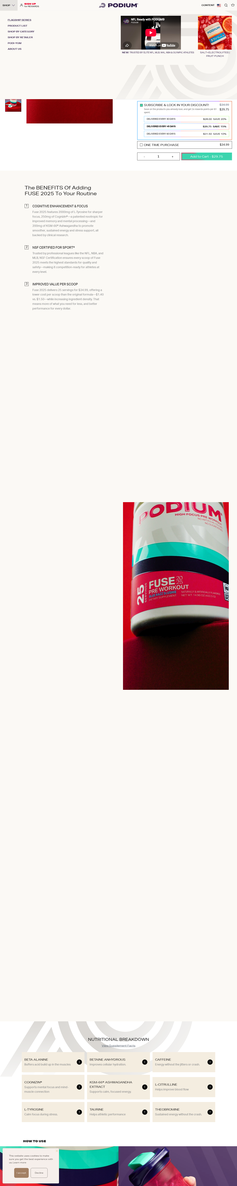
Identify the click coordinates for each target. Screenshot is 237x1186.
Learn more (19, 1162)
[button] (219, 5)
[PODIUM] (118, 5)
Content (208, 5)
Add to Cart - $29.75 (206, 156)
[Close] (56, 1150)
